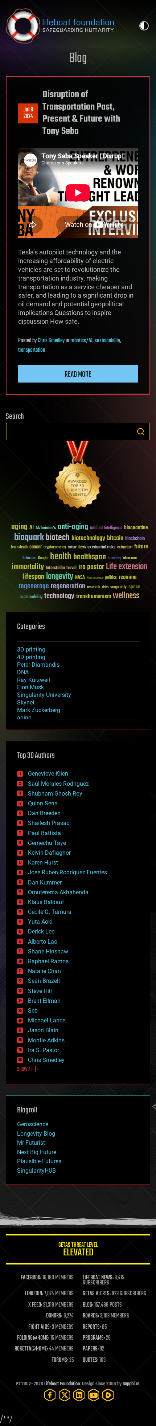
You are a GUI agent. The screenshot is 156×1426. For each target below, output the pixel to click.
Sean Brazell (44, 980)
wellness (126, 596)
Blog (78, 58)
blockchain (135, 539)
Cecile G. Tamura (49, 911)
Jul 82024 (28, 113)
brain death (19, 547)
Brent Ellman (44, 1000)
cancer (35, 547)
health (60, 557)
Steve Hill (40, 991)
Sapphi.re (131, 1384)
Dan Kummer (45, 882)
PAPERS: (91, 1349)
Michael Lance (46, 1020)
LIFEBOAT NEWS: (98, 1278)
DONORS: (54, 1316)
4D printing (31, 657)
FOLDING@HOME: (33, 1338)
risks (105, 587)
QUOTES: (90, 1360)
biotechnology (88, 538)
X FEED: (35, 1305)
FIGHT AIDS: (39, 1327)
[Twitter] (64, 1395)
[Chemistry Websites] (78, 476)
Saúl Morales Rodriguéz (58, 783)
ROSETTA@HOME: (31, 1349)
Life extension (126, 567)
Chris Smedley (51, 341)
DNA (23, 672)
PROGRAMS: (94, 1338)
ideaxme (130, 558)
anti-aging (73, 527)
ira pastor (91, 567)
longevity (59, 576)
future (141, 546)
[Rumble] (108, 1395)
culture (72, 547)
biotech (58, 538)
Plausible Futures (39, 1161)
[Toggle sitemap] (129, 25)
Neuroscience (95, 578)
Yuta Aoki (40, 921)
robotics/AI (81, 341)
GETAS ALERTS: (97, 1294)
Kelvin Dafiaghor (49, 852)
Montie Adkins (46, 1040)
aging (19, 527)
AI (31, 527)
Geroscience (32, 1124)
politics (111, 578)
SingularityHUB (36, 1170)
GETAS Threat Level (78, 1250)
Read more (78, 374)
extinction (124, 547)
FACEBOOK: (31, 1278)
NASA (80, 578)
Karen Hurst (43, 862)
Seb (33, 1010)
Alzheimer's (46, 528)
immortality (28, 567)
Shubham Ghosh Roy (55, 793)
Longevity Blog (36, 1133)
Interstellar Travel (61, 568)
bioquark (29, 537)
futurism (29, 558)
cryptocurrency (55, 547)
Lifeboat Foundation (62, 1384)
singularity (118, 587)
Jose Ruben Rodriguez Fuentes (67, 872)
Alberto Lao (42, 941)
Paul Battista (44, 833)
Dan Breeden (44, 813)
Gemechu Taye (47, 842)
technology (59, 596)
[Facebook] (50, 1395)
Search (140, 431)
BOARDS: (91, 1316)
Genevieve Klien (48, 773)
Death (82, 547)
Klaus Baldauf (46, 902)
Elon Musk (30, 687)
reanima (127, 577)
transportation (31, 350)
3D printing (31, 649)
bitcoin (115, 538)
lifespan (33, 577)
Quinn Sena (43, 803)
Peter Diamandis (38, 664)
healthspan (89, 557)
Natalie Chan (44, 971)
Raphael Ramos (48, 961)
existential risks (101, 547)
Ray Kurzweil (33, 680)
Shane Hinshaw (48, 951)
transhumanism (93, 596)
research (93, 587)
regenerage (34, 587)
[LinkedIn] (79, 1395)
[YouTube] (93, 1395)
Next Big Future (36, 1152)
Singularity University (44, 694)
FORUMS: (60, 1360)
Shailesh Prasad (49, 823)
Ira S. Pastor (43, 1050)
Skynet (25, 702)
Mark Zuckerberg (38, 710)
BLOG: (88, 1305)
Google (43, 558)
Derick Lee (41, 931)
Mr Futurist (31, 1142)
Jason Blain (43, 1030)
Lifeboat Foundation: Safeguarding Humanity (60, 26)
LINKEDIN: (34, 1294)
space (134, 587)
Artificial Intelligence (106, 528)
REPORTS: (92, 1327)
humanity (114, 558)
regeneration (68, 586)
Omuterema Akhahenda (58, 892)
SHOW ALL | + (28, 1069)
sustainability (107, 341)
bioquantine (136, 527)
